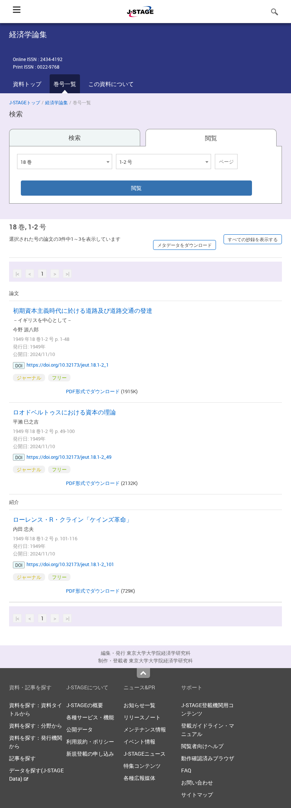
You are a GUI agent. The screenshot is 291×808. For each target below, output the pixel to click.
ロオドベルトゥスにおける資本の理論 (64, 412)
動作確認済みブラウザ (207, 758)
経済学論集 (56, 102)
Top (143, 673)
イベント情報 (139, 741)
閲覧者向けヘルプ (202, 746)
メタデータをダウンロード (184, 245)
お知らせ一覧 (139, 705)
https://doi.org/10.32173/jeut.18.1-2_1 (68, 364)
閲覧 (211, 138)
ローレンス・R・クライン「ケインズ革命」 (72, 519)
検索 (75, 137)
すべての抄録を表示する (253, 239)
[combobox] (64, 161)
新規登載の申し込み (90, 753)
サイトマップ (197, 794)
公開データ (79, 729)
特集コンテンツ (142, 765)
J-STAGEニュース (145, 753)
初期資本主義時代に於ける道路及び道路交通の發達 (82, 310)
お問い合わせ (197, 782)
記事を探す (22, 758)
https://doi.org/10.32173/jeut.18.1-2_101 (70, 564)
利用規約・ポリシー (90, 741)
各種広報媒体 (139, 777)
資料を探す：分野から (35, 725)
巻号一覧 (64, 84)
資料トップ (27, 84)
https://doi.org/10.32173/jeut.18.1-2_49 (69, 456)
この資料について (111, 84)
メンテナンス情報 (145, 729)
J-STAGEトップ (24, 102)
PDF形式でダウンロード (93, 391)
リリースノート (142, 717)
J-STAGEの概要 (84, 705)
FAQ (186, 770)
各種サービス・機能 (90, 717)
